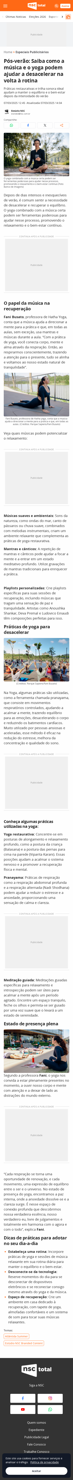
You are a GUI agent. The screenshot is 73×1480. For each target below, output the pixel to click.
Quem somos (36, 1423)
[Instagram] (50, 1398)
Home (8, 52)
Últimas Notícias (16, 16)
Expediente (36, 1430)
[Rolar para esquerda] (3, 16)
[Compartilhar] (61, 125)
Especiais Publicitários (32, 52)
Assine (65, 6)
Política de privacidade (44, 1462)
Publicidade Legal (36, 1437)
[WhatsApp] (50, 1409)
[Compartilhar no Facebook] (28, 125)
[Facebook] (22, 1398)
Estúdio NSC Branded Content (24, 1343)
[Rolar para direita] (62, 16)
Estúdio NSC (18, 110)
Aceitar (36, 1471)
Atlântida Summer (16, 1336)
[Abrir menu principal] (5, 6)
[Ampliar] (64, 137)
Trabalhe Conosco (36, 1452)
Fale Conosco (36, 1444)
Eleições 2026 (37, 16)
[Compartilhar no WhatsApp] (11, 125)
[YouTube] (22, 1409)
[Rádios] (68, 17)
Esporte (53, 16)
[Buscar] (56, 6)
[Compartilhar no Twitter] (45, 125)
